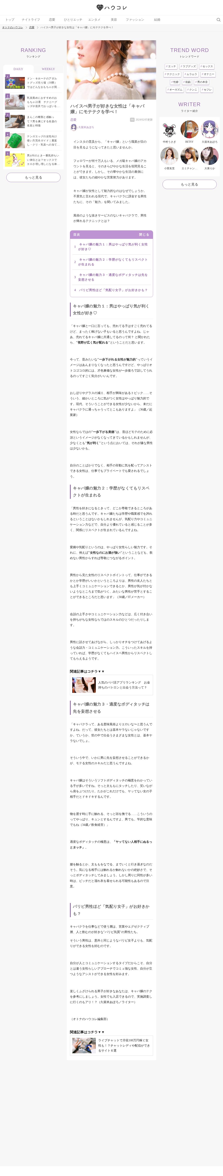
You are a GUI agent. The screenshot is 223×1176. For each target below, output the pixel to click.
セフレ (207, 89)
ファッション (135, 19)
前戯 (187, 82)
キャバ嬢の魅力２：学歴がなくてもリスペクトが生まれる (113, 262)
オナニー (208, 74)
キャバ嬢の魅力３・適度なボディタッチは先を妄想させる (113, 277)
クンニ (192, 89)
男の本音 (201, 82)
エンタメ (94, 19)
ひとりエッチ (73, 19)
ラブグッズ (188, 66)
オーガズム (174, 89)
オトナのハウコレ (12, 27)
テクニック (172, 74)
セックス (207, 66)
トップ (9, 19)
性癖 (175, 82)
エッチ (171, 66)
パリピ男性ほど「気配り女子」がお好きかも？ (113, 290)
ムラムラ (191, 74)
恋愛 (52, 19)
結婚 (157, 19)
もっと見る (33, 177)
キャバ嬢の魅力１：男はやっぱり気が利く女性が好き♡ (113, 247)
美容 (114, 19)
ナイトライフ (31, 19)
